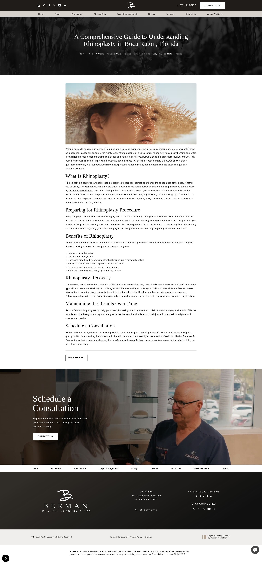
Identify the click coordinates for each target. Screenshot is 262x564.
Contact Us (212, 5)
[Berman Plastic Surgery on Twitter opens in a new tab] (54, 5)
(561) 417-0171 (180, 554)
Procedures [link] (77, 14)
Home (82, 54)
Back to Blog (76, 358)
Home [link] (41, 14)
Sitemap (148, 537)
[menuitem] (44, 5)
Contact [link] (225, 468)
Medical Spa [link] (100, 14)
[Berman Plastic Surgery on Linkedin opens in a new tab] (64, 5)
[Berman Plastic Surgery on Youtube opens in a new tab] (59, 5)
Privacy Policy (136, 537)
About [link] (57, 14)
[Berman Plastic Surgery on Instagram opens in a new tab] (44, 5)
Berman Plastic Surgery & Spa (152, 161)
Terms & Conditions (118, 537)
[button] (5, 558)
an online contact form (77, 344)
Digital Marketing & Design (219, 537)
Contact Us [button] (247, 558)
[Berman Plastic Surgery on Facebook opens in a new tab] (49, 5)
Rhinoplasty (72, 183)
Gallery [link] (151, 14)
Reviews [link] (170, 14)
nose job (75, 153)
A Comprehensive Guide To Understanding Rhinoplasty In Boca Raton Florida (139, 54)
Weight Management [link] (127, 14)
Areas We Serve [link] (215, 14)
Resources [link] (190, 14)
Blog (90, 54)
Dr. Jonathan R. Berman (81, 191)
